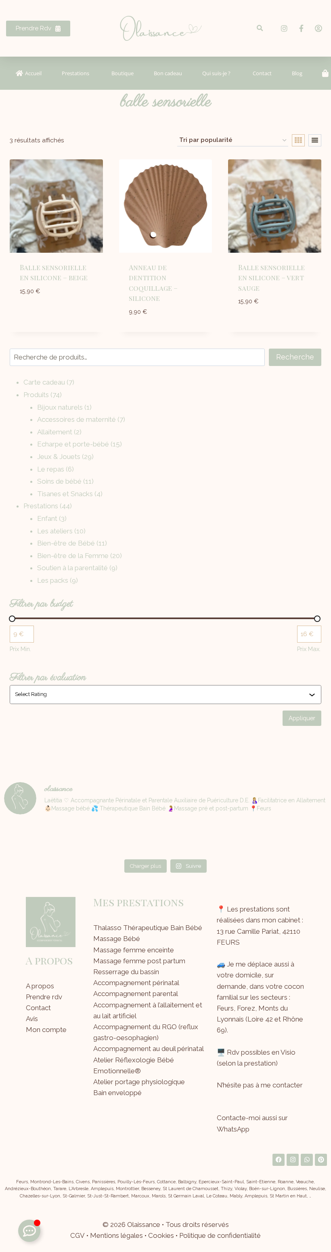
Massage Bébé (116, 939)
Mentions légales (116, 1235)
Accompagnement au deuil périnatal (148, 1049)
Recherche (295, 357)
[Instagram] (293, 1160)
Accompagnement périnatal (136, 983)
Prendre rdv (44, 997)
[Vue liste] (314, 140)
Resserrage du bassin (126, 972)
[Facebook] (278, 1160)
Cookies (161, 1235)
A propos (40, 986)
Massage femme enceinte (133, 950)
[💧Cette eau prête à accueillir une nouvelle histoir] (302, 838)
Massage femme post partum (139, 961)
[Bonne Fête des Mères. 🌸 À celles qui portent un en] (84, 838)
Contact (38, 1008)
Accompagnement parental (135, 994)
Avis (32, 1019)
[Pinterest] (321, 1160)
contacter (287, 1085)
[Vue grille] (298, 140)
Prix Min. (20, 648)
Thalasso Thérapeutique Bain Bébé (147, 928)
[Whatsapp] (307, 1160)
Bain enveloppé (117, 1093)
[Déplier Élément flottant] (29, 1231)
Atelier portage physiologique (139, 1082)
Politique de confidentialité (220, 1235)
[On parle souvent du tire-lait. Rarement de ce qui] (138, 838)
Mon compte (46, 1030)
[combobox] (162, 694)
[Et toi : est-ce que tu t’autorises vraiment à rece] (247, 838)
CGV (77, 1235)
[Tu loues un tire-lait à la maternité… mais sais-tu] (29, 838)
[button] (260, 28)
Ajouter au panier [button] (56, 309)
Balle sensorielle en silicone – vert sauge (271, 277)
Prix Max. (309, 648)
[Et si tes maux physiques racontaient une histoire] (193, 838)
